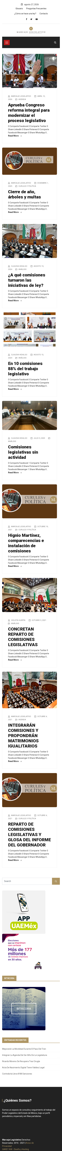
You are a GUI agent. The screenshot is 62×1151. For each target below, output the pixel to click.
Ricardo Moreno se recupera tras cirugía (21, 1061)
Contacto (44, 13)
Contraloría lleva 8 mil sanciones (17, 1074)
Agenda (22, 99)
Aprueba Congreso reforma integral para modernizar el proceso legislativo (29, 112)
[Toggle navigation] (6, 42)
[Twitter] (31, 19)
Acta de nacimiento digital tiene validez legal (23, 1067)
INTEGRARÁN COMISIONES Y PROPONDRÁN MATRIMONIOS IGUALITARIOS (23, 736)
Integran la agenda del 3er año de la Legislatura (24, 1055)
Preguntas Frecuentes (36, 8)
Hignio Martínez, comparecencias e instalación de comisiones (26, 543)
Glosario (19, 8)
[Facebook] (26, 19)
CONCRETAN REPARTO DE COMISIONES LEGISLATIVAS (23, 636)
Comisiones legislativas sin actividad (23, 452)
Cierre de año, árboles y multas (24, 194)
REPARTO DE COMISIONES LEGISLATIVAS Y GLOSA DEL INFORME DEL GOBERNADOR (29, 834)
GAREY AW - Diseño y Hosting (15, 1149)
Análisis (22, 269)
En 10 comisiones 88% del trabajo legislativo (25, 368)
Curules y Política (27, 186)
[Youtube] (37, 19)
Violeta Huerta (18, 620)
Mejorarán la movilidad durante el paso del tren (24, 1049)
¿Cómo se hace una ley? (25, 13)
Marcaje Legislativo (21, 96)
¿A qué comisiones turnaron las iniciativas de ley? (26, 280)
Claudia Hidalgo (19, 266)
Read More (13, 136)
